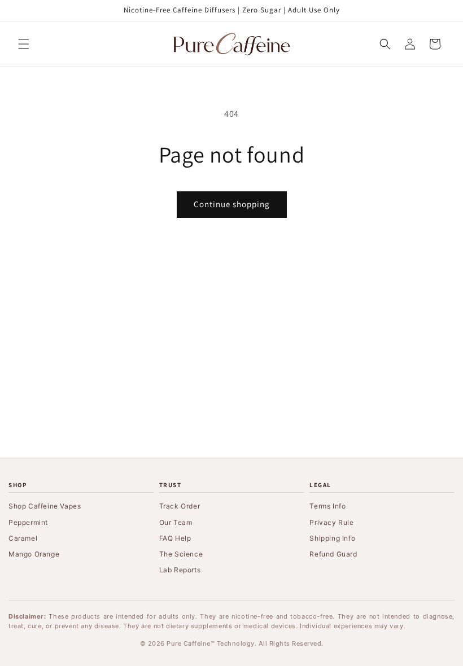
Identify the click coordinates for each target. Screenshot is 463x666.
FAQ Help (175, 538)
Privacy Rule (331, 522)
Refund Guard (333, 554)
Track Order (179, 506)
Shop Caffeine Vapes (44, 506)
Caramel (22, 538)
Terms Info (327, 506)
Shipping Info (332, 538)
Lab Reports (180, 570)
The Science (181, 554)
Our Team (176, 522)
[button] (23, 44)
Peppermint (28, 522)
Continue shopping (232, 204)
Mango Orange (33, 554)
